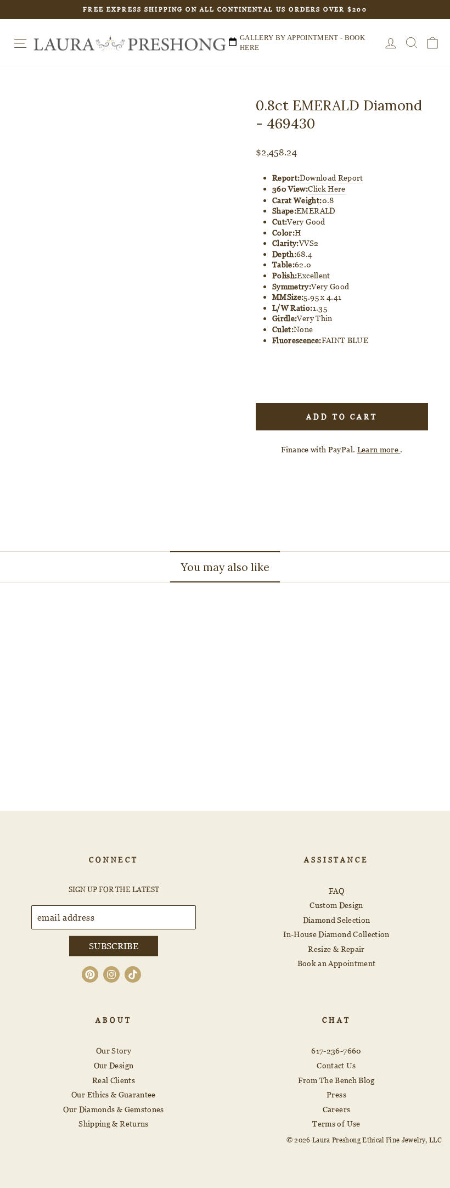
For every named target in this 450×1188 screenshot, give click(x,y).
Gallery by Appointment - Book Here (302, 42)
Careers (336, 1109)
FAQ (336, 890)
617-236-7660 (336, 1050)
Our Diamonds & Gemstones (113, 1109)
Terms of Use (336, 1123)
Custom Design (336, 905)
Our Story (113, 1050)
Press (336, 1094)
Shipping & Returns (113, 1123)
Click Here (327, 188)
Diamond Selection (336, 919)
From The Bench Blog (336, 1080)
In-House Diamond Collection (336, 934)
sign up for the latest (114, 889)
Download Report (331, 177)
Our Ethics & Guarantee (113, 1094)
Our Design (114, 1065)
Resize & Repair (336, 949)
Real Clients (113, 1080)
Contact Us (336, 1065)
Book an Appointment (336, 963)
